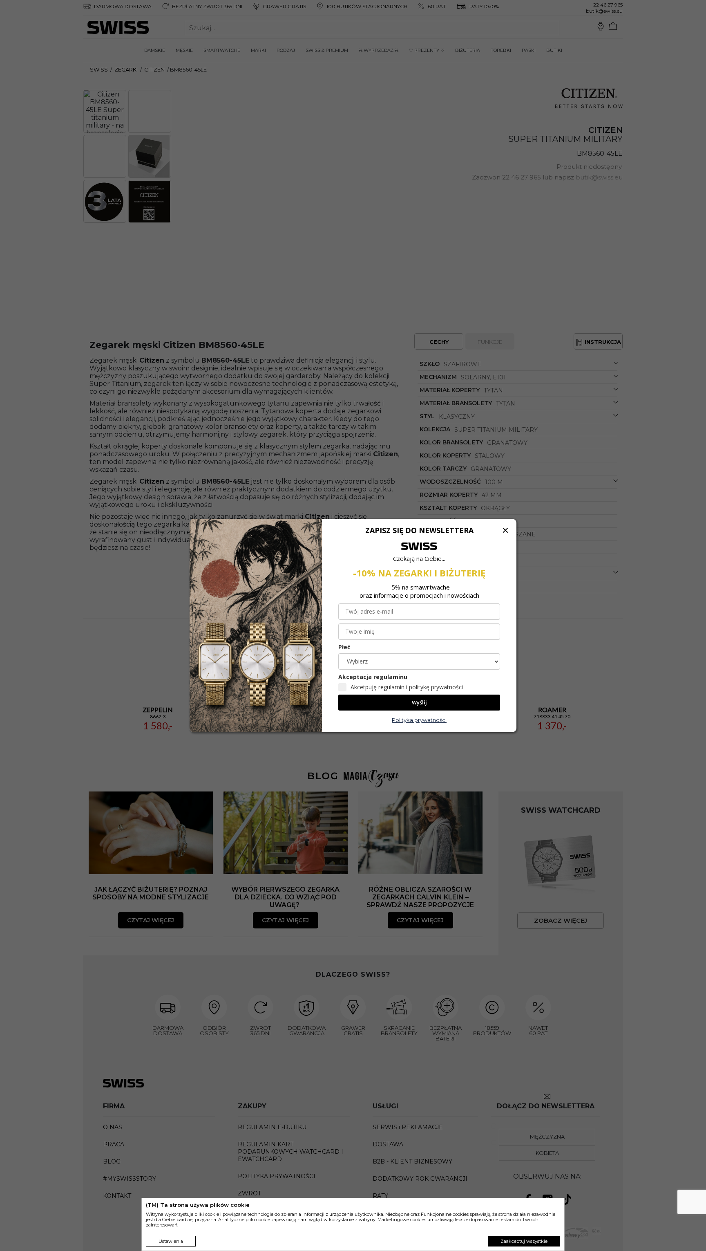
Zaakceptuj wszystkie (523, 1241)
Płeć (344, 647)
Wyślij (419, 702)
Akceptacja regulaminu (372, 677)
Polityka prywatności (419, 720)
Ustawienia (171, 1241)
